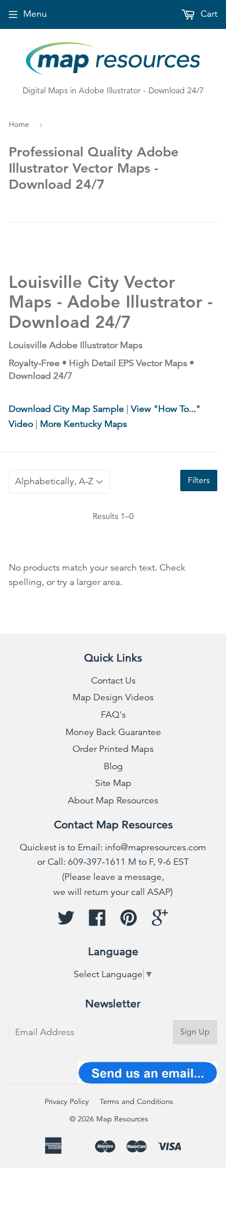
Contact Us (113, 680)
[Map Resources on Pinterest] (128, 921)
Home (19, 124)
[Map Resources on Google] (160, 921)
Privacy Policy (67, 1101)
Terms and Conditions (136, 1101)
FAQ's (113, 715)
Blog (113, 766)
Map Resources (122, 1119)
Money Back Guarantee (113, 732)
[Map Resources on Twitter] (66, 921)
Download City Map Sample (66, 409)
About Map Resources (113, 800)
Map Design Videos (113, 697)
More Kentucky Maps (83, 424)
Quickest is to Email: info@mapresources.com (113, 847)
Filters (199, 480)
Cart (207, 14)
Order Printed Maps (113, 749)
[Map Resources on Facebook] (97, 921)
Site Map (113, 783)
